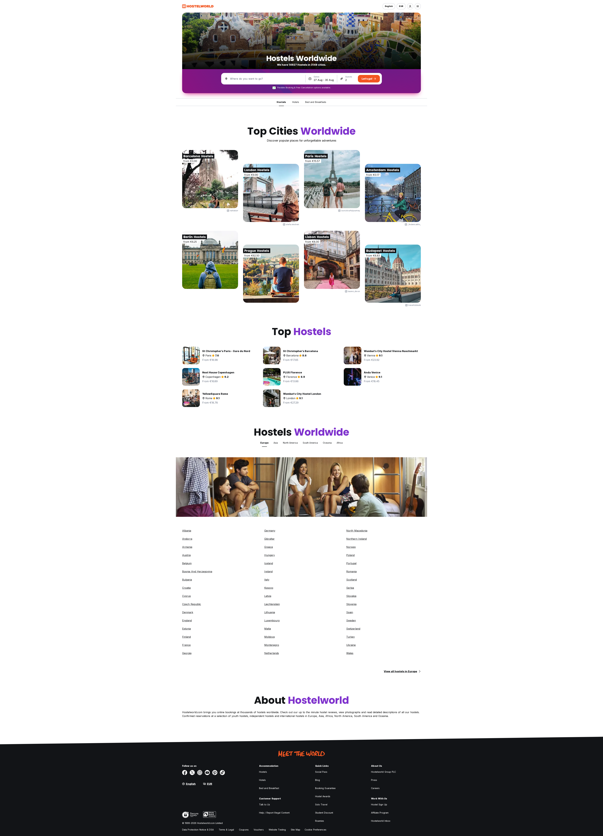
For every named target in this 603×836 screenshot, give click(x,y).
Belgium (187, 563)
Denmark (187, 612)
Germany (269, 530)
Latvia (267, 596)
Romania (351, 571)
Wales (349, 653)
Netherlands (271, 653)
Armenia (187, 547)
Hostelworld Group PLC (383, 771)
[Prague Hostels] (271, 274)
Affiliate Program (379, 812)
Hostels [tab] (281, 102)
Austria (186, 555)
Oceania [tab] (327, 442)
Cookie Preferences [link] (315, 829)
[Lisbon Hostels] (332, 260)
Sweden (351, 620)
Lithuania (269, 612)
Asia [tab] (276, 442)
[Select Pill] (410, 6)
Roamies (319, 821)
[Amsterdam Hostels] (393, 193)
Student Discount (324, 812)
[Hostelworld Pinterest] (214, 772)
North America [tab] (290, 442)
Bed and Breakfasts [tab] (315, 102)
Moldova (269, 636)
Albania (186, 530)
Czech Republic (191, 604)
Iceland (268, 563)
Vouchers (259, 829)
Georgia (186, 653)
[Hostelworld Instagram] (199, 772)
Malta (267, 628)
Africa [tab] (340, 442)
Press (374, 780)
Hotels (262, 780)
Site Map (295, 829)
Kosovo (268, 587)
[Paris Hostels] (332, 179)
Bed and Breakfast (269, 788)
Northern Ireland (356, 538)
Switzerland (353, 628)
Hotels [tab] (295, 102)
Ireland (268, 571)
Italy (266, 579)
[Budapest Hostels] (393, 274)
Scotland (351, 579)
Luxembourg (272, 620)
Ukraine (351, 645)
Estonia (186, 628)
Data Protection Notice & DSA (198, 829)
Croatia (186, 587)
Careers (375, 788)
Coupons (244, 829)
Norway (351, 547)
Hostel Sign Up (379, 804)
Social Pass (321, 771)
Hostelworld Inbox (380, 821)
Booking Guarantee (325, 788)
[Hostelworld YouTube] (207, 772)
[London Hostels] (271, 193)
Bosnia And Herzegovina (197, 571)
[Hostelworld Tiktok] (222, 772)
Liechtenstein (272, 604)
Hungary (269, 555)
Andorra (187, 538)
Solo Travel (321, 804)
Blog (317, 780)
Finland (186, 636)
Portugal (351, 563)
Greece (268, 547)
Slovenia (351, 604)
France (186, 645)
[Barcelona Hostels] (210, 179)
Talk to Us (264, 804)
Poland (350, 555)
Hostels (263, 771)
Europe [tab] (264, 442)
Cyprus (186, 596)
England (187, 620)
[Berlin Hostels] (210, 260)
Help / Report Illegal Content (274, 812)
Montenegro (271, 645)
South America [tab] (310, 442)
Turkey (350, 636)
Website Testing (277, 829)
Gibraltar (269, 538)
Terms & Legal (226, 829)
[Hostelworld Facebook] (184, 772)
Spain (349, 612)
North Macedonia (356, 530)
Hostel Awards (322, 796)
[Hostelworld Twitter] (192, 772)
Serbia (350, 587)
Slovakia (351, 596)
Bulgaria (187, 579)
